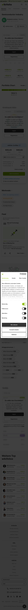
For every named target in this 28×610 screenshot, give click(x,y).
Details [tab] (14, 278)
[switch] (24, 309)
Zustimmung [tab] (5, 278)
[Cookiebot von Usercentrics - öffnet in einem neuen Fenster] (20, 274)
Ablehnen (14, 334)
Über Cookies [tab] (22, 278)
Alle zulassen (14, 324)
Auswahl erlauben (14, 329)
